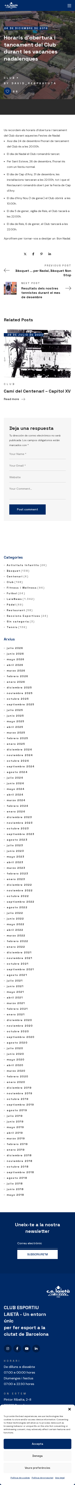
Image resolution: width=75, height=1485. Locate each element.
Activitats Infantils (27, 565)
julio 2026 (15, 648)
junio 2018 (15, 1189)
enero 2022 (16, 946)
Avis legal (60, 1477)
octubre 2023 (18, 828)
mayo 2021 (15, 992)
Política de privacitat (42, 1477)
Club (9, 77)
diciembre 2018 (19, 1155)
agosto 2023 (17, 839)
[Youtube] (27, 1348)
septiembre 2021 (20, 969)
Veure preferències (37, 1468)
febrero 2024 (17, 806)
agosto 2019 (17, 1110)
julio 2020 (15, 1048)
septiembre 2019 (20, 1104)
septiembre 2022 (21, 901)
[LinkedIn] (36, 1348)
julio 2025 (15, 710)
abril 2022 (15, 930)
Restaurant (20, 610)
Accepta (37, 1444)
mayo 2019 (15, 1127)
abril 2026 (15, 665)
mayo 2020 (16, 1059)
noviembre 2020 (20, 1025)
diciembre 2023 (19, 817)
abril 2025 (15, 727)
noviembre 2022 (20, 890)
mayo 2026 (16, 659)
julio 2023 (15, 845)
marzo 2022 (16, 935)
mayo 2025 (16, 721)
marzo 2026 (16, 670)
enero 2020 (16, 1082)
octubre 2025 (18, 698)
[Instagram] (8, 1348)
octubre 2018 (18, 1166)
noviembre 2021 (19, 958)
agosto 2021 (17, 975)
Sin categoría (21, 621)
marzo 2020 (16, 1070)
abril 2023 (15, 862)
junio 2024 (15, 783)
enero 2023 (16, 879)
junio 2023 (15, 851)
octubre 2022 (18, 896)
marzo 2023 (16, 868)
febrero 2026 (17, 676)
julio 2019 (15, 1116)
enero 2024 (16, 811)
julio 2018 (15, 1183)
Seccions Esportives (27, 615)
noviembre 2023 (20, 822)
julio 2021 (15, 980)
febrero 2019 (17, 1144)
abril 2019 (15, 1132)
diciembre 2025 (19, 687)
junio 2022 (15, 918)
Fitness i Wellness (26, 587)
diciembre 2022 (19, 884)
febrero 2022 (17, 941)
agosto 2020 (17, 1042)
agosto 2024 (17, 772)
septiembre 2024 (21, 766)
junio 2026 (15, 653)
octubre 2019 (18, 1099)
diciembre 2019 (19, 1087)
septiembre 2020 (21, 1037)
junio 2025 (15, 715)
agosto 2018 (17, 1178)
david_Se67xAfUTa (34, 83)
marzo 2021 (16, 1003)
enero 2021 (16, 1014)
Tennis (17, 627)
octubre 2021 (18, 963)
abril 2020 (15, 1065)
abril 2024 (15, 794)
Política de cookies (20, 1477)
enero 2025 (16, 744)
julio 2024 (15, 777)
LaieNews (21, 599)
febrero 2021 (17, 1008)
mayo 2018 (15, 1194)
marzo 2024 (16, 800)
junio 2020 (15, 1054)
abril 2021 (15, 997)
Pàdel (15, 604)
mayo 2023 (16, 856)
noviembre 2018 (19, 1161)
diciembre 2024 (19, 749)
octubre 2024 (18, 760)
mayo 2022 (16, 924)
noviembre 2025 (20, 693)
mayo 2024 (16, 789)
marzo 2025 (16, 732)
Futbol (16, 593)
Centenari (17, 576)
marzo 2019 (16, 1138)
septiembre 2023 (21, 834)
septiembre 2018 (20, 1172)
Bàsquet (18, 570)
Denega (37, 1456)
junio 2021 (15, 986)
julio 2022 (15, 913)
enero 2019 (16, 1149)
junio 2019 (15, 1121)
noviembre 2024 (20, 755)
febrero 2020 (17, 1076)
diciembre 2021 (19, 952)
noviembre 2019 (19, 1093)
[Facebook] (17, 1348)
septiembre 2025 (21, 704)
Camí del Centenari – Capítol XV (37, 391)
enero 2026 (16, 681)
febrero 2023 (17, 873)
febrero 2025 (17, 738)
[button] (69, 1409)
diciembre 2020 (19, 1020)
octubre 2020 (18, 1031)
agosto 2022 (17, 907)
